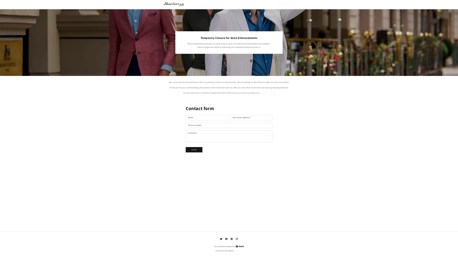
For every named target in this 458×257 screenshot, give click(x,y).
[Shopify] (240, 246)
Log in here (238, 251)
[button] (284, 4)
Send (194, 150)
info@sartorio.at (267, 93)
